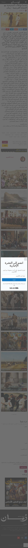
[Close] (25, 259)
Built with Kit (14, 288)
